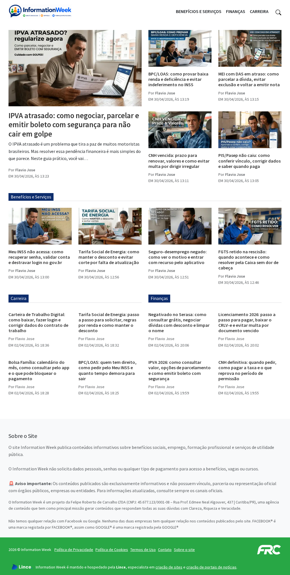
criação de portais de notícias (211, 567)
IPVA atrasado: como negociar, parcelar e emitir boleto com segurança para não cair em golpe (73, 125)
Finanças (235, 11)
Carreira (259, 11)
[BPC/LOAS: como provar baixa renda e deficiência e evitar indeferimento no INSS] (180, 48)
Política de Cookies (111, 549)
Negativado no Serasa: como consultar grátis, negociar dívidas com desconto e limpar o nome (179, 323)
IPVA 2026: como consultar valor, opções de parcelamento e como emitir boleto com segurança (179, 370)
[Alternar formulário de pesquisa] (278, 11)
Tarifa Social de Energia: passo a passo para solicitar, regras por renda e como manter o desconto (108, 323)
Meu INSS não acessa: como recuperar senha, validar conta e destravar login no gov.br (39, 257)
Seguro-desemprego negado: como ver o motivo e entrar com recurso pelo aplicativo (177, 257)
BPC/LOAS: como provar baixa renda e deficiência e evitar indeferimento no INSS (178, 79)
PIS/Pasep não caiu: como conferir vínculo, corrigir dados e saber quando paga (249, 160)
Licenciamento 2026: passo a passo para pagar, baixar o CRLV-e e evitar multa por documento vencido (247, 323)
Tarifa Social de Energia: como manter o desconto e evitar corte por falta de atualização (108, 257)
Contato (165, 549)
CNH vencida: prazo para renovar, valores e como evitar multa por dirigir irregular (179, 160)
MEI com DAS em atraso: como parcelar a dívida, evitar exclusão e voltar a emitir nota (249, 79)
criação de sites (168, 567)
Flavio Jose (25, 169)
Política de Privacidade (73, 549)
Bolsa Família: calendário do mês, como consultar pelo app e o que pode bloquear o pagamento (38, 370)
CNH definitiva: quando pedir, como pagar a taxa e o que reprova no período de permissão (247, 370)
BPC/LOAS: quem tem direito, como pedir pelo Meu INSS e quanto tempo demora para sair (107, 370)
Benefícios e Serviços (198, 11)
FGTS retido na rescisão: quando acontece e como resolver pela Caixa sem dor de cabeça (248, 260)
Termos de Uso (143, 549)
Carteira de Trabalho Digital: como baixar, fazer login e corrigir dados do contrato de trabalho (38, 323)
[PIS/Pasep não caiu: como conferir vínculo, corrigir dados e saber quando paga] (250, 129)
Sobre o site (184, 549)
